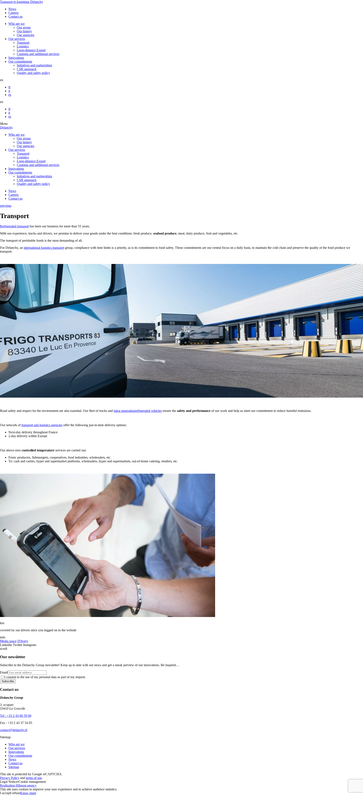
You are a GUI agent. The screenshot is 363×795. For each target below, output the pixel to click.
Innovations (16, 57)
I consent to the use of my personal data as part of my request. (45, 677)
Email (4, 672)
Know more (28, 793)
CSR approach (26, 69)
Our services (16, 39)
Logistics (23, 46)
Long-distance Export (31, 50)
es (9, 94)
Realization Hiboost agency (18, 785)
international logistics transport (44, 247)
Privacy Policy (9, 778)
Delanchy (6, 127)
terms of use (34, 778)
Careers (13, 13)
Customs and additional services (38, 54)
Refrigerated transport (14, 226)
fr (9, 87)
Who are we (16, 23)
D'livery (22, 641)
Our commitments (20, 61)
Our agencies (25, 35)
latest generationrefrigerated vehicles (138, 411)
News (12, 9)
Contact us (15, 16)
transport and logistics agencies (41, 425)
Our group (24, 27)
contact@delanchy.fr (13, 730)
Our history (24, 31)
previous (5, 205)
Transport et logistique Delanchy (21, 2)
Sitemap (13, 767)
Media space (8, 641)
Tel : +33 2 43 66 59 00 (15, 715)
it (9, 91)
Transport (23, 42)
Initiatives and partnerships (34, 65)
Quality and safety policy (33, 73)
